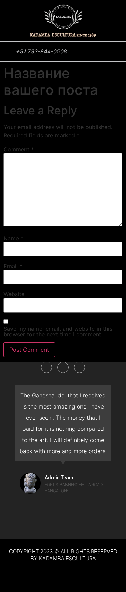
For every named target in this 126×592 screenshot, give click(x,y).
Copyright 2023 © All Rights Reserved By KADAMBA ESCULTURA (63, 555)
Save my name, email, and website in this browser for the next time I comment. (58, 331)
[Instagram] (79, 367)
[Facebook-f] (46, 367)
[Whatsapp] (63, 367)
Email (13, 266)
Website (14, 294)
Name (13, 238)
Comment (19, 149)
